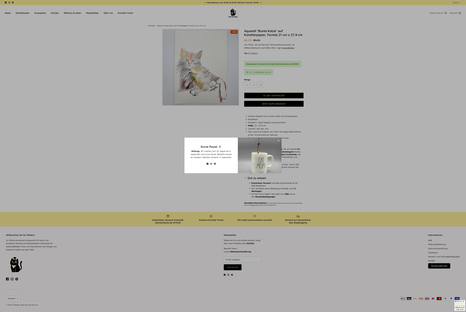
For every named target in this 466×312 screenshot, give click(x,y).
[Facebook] (207, 164)
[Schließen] (278, 140)
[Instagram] (211, 164)
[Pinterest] (215, 164)
